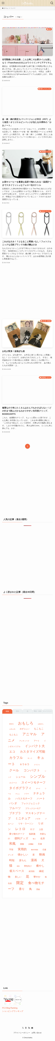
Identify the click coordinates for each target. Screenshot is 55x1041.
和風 (12, 843)
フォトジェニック (30, 803)
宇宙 (11, 849)
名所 (42, 838)
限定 (20, 883)
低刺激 (32, 834)
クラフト (37, 765)
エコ (12, 751)
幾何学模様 (34, 849)
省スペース (16, 871)
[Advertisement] (27, 291)
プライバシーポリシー (21, 1033)
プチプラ (15, 813)
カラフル (16, 757)
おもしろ (25, 723)
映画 (42, 854)
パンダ (13, 803)
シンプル (37, 776)
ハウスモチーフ (23, 798)
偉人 (34, 839)
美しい (18, 877)
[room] (26, 1028)
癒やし (40, 865)
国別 (17, 711)
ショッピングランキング (12, 1011)
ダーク (38, 788)
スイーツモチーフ (33, 782)
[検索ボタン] (52, 3)
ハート (41, 798)
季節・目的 (37, 711)
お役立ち (40, 724)
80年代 (11, 724)
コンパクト (32, 770)
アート (37, 741)
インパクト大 (35, 746)
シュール (20, 777)
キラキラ (24, 764)
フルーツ (15, 808)
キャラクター (47, 711)
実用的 (22, 849)
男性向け (28, 866)
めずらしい (24, 729)
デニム (17, 794)
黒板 (38, 889)
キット (30, 758)
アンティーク (24, 741)
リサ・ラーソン (25, 823)
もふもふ (13, 734)
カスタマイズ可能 (32, 751)
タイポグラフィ (20, 788)
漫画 (34, 860)
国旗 (22, 844)
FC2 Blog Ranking (9, 1008)
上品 (41, 829)
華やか (37, 877)
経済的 (32, 871)
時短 (12, 860)
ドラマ (26, 794)
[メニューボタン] (3, 3)
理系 (18, 866)
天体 (40, 844)
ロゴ (32, 829)
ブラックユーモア (33, 808)
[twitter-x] (23, 1028)
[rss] (29, 1028)
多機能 (30, 844)
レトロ (20, 829)
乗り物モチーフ (16, 834)
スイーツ (13, 783)
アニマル (29, 734)
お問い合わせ (37, 1033)
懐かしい (23, 854)
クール (14, 770)
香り (22, 889)
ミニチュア (23, 818)
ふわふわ (12, 729)
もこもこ (39, 728)
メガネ (37, 819)
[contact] (32, 1028)
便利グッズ (21, 838)
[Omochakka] (27, 3)
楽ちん (22, 860)
